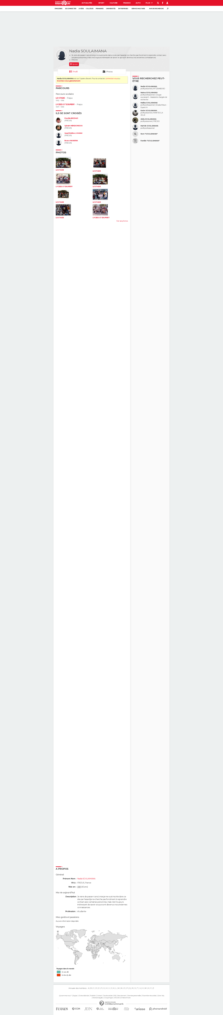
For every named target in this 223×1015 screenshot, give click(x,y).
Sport (101, 3)
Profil (75, 72)
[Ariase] (140, 1009)
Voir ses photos (122, 221)
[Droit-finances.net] (100, 1008)
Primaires (99, 8)
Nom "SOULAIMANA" (149, 134)
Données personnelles (134, 995)
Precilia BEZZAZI (71, 118)
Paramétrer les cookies (149, 995)
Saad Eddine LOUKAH (73, 133)
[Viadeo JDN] (126, 1008)
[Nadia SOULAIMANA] (61, 55)
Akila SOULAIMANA (148, 119)
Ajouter (75, 64)
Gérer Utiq (161, 995)
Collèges (89, 8)
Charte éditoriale (84, 995)
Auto (138, 3)
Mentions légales (98, 998)
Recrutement (122, 995)
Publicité (93, 995)
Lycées (81, 8)
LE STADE (60, 98)
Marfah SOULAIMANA (149, 126)
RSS (115, 995)
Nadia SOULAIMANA (149, 86)
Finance (126, 3)
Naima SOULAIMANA (149, 93)
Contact (99, 995)
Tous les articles (107, 995)
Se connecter (70, 8)
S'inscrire (58, 8)
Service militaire (138, 8)
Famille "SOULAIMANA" (150, 141)
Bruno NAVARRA (71, 141)
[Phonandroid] (158, 1008)
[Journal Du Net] (88, 1008)
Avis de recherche (156, 8)
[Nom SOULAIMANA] (135, 134)
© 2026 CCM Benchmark (123, 998)
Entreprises (123, 8)
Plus (148, 3)
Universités (110, 8)
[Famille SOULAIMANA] (135, 141)
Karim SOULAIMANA (149, 111)
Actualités (87, 3)
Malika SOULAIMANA (149, 103)
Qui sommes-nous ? (65, 995)
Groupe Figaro (108, 998)
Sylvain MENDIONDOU (73, 126)
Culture (113, 3)
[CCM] (76, 1008)
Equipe (75, 995)
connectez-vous (111, 78)
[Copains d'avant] (113, 1008)
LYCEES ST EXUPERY (65, 104)
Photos (109, 72)
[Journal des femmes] (62, 1008)
